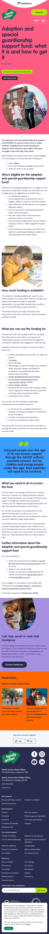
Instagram (42, 754)
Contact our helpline (32, 800)
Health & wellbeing (9, 846)
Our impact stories (31, 853)
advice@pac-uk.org (21, 577)
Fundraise (5, 816)
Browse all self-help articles (16, 683)
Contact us (6, 788)
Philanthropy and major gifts (35, 816)
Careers (27, 873)
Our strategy (29, 862)
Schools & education (10, 849)
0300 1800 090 (34, 574)
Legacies (27, 823)
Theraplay (13, 360)
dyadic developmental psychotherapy (24, 377)
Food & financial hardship (11, 839)
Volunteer (5, 820)
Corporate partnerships (33, 820)
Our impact (6, 853)
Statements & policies (10, 873)
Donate (39, 12)
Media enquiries (7, 877)
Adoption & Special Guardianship (17, 72)
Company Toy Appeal (10, 823)
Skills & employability (32, 849)
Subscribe (41, 890)
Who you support (31, 812)
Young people (29, 846)
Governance (29, 869)
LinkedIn (42, 762)
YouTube (34, 762)
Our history (28, 866)
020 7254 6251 (7, 784)
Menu (37, 20)
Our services (6, 866)
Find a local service (9, 803)
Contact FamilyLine (14, 664)
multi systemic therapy (18, 385)
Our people (6, 869)
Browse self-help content (11, 800)
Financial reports (8, 880)
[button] (45, 701)
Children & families (9, 836)
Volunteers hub (7, 827)
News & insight (7, 862)
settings (27, 924)
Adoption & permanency (33, 836)
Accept (8, 928)
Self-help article (9, 78)
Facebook (34, 754)
